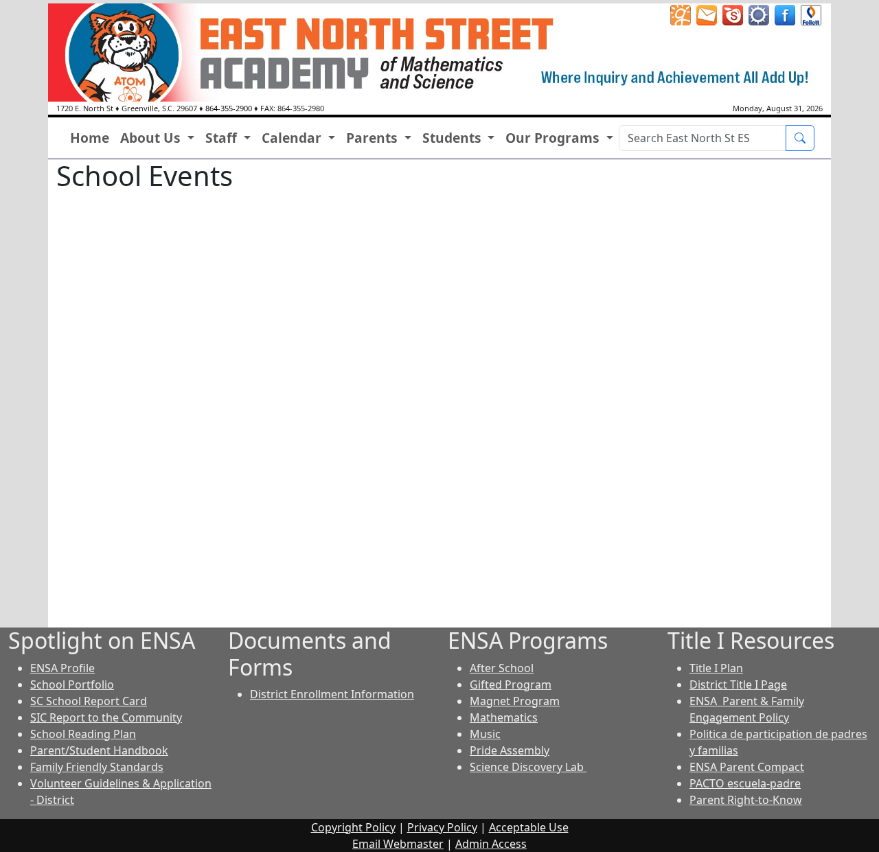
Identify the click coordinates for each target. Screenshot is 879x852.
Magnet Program (515, 701)
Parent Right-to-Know (745, 799)
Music (485, 733)
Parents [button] (373, 137)
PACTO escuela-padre (745, 783)
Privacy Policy (442, 827)
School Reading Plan (83, 733)
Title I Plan (716, 668)
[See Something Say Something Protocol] (811, 13)
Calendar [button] (293, 137)
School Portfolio (72, 684)
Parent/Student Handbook (99, 750)
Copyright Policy (353, 827)
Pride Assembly (509, 750)
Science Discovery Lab (528, 766)
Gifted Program (510, 684)
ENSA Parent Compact (746, 766)
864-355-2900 (228, 108)
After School (502, 668)
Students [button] (453, 137)
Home (89, 137)
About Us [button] (152, 137)
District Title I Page (738, 684)
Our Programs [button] (554, 137)
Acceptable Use (529, 827)
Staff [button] (222, 137)
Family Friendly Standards (96, 766)
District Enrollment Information (332, 694)
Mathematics (504, 717)
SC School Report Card (88, 701)
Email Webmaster (398, 843)
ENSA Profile (62, 668)
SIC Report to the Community (106, 717)
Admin (491, 843)
